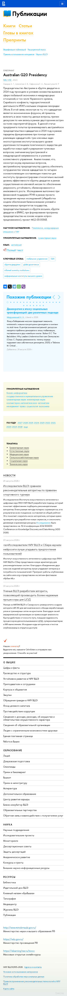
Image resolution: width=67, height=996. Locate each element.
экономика (44, 406)
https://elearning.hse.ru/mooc (19, 950)
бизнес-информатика (17, 392)
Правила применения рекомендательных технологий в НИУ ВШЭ (31, 982)
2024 (36, 422)
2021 (53, 422)
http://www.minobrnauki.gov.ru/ (19, 927)
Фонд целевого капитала (16, 705)
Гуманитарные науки (19, 447)
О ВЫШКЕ (9, 662)
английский (16, 245)
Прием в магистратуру (15, 782)
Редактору (59, 993)
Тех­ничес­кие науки (19, 464)
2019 (14, 426)
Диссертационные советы (17, 846)
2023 (42, 422)
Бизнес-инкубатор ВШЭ (15, 804)
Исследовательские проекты (18, 835)
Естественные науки (19, 450)
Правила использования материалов (18, 54)
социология (32, 406)
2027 (20, 422)
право (23, 406)
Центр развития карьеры (16, 799)
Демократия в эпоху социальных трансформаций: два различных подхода (32, 310)
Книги (9, 26)
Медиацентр (10, 904)
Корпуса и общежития (15, 689)
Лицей (6, 755)
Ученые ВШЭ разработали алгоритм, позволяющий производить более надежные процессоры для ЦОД (30, 595)
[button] (7, 302)
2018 (20, 426)
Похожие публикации (29, 297)
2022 (47, 422)
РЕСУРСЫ (9, 877)
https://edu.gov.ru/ (13, 939)
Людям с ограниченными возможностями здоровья (30, 730)
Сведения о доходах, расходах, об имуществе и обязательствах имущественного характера (29, 718)
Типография (9, 898)
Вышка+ (7, 777)
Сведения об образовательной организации (26, 725)
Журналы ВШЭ (11, 909)
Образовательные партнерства (20, 810)
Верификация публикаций (14, 49)
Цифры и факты (11, 667)
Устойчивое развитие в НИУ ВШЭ (21, 678)
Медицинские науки (19, 454)
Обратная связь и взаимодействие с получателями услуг (33, 815)
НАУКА (7, 824)
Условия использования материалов (20, 971)
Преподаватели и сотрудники (19, 684)
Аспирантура (10, 788)
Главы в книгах (18, 33)
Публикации (29, 14)
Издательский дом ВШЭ (15, 887)
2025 (31, 422)
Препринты (14, 40)
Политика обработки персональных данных (23, 976)
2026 (25, 422)
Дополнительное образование (19, 793)
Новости (9, 475)
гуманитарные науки (16, 399)
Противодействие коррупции (19, 711)
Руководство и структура (17, 673)
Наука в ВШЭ (41, 54)
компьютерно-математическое (22, 402)
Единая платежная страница (18, 736)
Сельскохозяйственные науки (24, 457)
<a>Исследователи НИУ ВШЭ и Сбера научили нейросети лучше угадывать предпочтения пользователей (32, 549)
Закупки (7, 694)
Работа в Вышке (11, 741)
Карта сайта (8, 988)
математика (43, 402)
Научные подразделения (16, 830)
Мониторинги (10, 840)
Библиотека (9, 882)
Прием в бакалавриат (14, 772)
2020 (9, 426)
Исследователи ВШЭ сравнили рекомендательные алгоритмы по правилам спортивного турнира (30, 490)
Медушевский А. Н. (15, 317)
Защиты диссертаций (14, 851)
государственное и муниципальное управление (30, 396)
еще (26, 426)
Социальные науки (19, 460)
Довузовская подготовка (16, 761)
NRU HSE (7, 80)
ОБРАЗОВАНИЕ (12, 750)
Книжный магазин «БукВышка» (18, 893)
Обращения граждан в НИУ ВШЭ (20, 700)
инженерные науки (36, 399)
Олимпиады (9, 766)
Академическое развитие (16, 857)
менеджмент (13, 406)
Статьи (25, 26)
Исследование (43, 522)
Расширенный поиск (37, 49)
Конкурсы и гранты (13, 862)
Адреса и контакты (33, 967)
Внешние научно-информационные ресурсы (26, 868)
